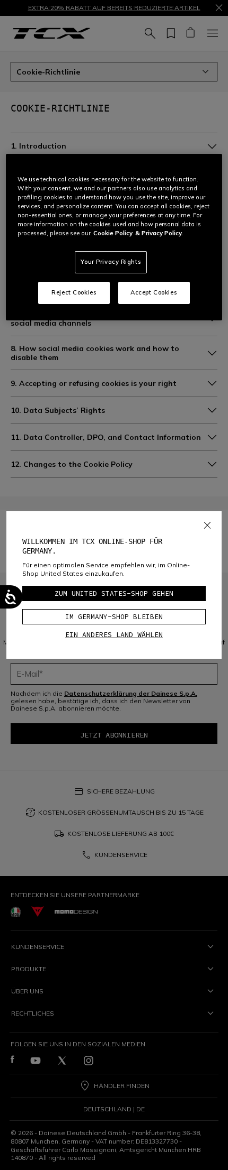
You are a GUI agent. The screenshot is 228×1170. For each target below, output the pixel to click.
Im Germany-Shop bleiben (114, 616)
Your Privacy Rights (111, 261)
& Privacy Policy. (159, 233)
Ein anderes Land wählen (114, 634)
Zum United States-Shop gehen (114, 593)
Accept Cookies (153, 292)
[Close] (207, 523)
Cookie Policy (113, 233)
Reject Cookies (74, 292)
